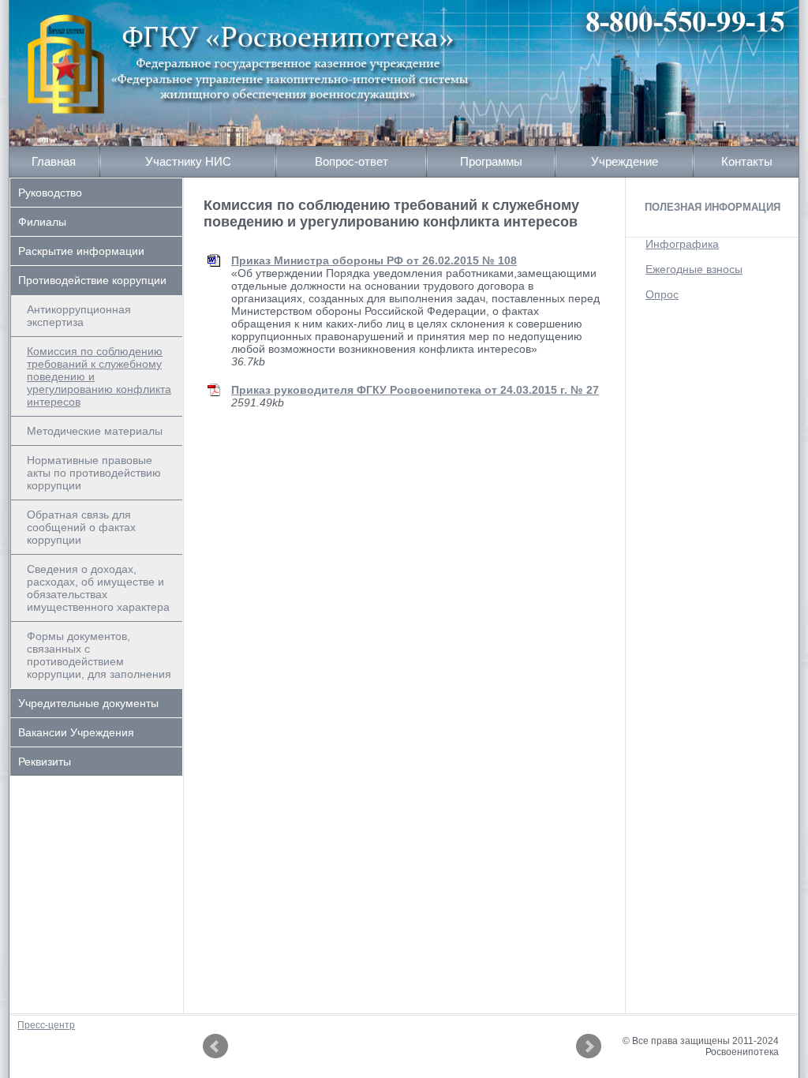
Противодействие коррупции (92, 280)
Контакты (746, 161)
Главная (54, 161)
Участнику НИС (188, 161)
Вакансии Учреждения (76, 732)
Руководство (50, 192)
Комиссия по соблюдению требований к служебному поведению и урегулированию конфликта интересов (99, 376)
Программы (491, 161)
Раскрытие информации (81, 251)
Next (588, 1046)
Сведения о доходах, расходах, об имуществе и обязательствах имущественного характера (98, 588)
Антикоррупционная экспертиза (79, 315)
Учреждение (624, 161)
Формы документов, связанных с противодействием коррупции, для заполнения (99, 655)
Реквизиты (44, 761)
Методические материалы (95, 431)
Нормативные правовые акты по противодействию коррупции (94, 473)
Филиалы (42, 221)
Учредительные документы (88, 703)
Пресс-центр (46, 1025)
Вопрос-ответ (351, 161)
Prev (215, 1046)
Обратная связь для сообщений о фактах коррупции (81, 527)
